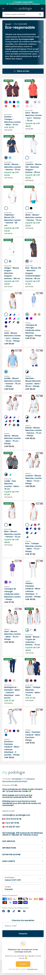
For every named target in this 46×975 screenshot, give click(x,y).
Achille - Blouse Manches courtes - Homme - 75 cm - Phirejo (11, 404)
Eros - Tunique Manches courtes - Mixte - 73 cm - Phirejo (31, 580)
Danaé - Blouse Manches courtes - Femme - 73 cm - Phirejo (31, 457)
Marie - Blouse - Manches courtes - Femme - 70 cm (30, 230)
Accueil (8, 24)
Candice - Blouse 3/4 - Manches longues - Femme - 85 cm (29, 178)
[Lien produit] (11, 169)
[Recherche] (37, 14)
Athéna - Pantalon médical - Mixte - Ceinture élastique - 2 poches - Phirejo (31, 624)
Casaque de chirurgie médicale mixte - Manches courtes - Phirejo (10, 629)
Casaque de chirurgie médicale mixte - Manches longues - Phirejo (29, 349)
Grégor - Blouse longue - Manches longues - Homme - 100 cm (11, 286)
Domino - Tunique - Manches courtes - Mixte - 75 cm (11, 125)
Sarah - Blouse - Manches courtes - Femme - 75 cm (11, 175)
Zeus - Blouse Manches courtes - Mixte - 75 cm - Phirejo (11, 672)
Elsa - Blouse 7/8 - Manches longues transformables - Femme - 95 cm (31, 290)
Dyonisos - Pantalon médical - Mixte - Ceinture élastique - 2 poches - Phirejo (11, 784)
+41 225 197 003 (12, 864)
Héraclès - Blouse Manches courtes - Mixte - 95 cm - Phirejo (31, 406)
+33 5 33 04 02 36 (13, 856)
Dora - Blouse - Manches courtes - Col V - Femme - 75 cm (31, 125)
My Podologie (16, 817)
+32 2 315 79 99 (12, 860)
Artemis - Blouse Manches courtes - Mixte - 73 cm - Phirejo (31, 512)
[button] (3, 8)
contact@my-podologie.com (16, 852)
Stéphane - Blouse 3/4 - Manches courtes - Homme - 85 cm (10, 232)
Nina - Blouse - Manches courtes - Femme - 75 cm (11, 563)
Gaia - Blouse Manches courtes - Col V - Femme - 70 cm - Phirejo (11, 358)
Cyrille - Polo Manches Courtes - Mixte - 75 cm (11, 514)
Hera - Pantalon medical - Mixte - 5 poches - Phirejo (31, 772)
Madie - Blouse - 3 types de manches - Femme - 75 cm (31, 677)
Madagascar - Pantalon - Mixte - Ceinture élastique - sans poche (11, 728)
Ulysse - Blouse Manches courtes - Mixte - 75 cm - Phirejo (11, 469)
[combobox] (21, 14)
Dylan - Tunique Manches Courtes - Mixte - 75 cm (31, 726)
